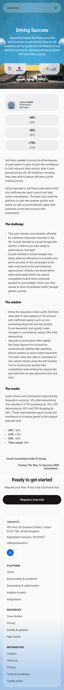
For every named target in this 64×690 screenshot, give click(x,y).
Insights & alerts (16, 592)
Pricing (11, 623)
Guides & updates (17, 630)
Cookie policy (15, 681)
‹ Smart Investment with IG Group (25, 458)
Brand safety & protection (22, 579)
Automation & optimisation (23, 585)
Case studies (14, 616)
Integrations (14, 599)
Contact (11, 653)
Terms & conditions (18, 674)
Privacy (11, 667)
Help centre (13, 636)
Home (10, 572)
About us (12, 660)
